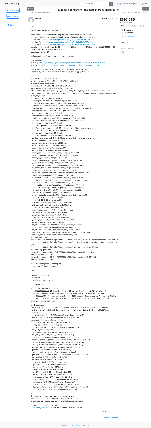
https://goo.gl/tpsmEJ (42, 398)
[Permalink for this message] (116, 411)
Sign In (134, 4)
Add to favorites (130, 37)
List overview (13, 10)
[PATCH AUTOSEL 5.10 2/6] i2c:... (136, 12)
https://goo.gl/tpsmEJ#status (42, 407)
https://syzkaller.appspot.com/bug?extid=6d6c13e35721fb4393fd (69, 44)
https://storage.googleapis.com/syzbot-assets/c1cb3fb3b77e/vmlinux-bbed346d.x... (71, 65)
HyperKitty (75, 425)
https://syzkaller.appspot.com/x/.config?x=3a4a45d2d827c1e (66, 42)
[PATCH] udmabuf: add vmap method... (42, 12)
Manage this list (121, 4)
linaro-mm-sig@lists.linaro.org (132, 26)
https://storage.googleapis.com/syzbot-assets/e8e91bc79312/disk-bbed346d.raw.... (73, 63)
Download (13, 25)
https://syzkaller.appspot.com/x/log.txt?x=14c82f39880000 (66, 40)
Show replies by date (109, 418)
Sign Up (143, 4)
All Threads (13, 16)
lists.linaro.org (12, 3)
